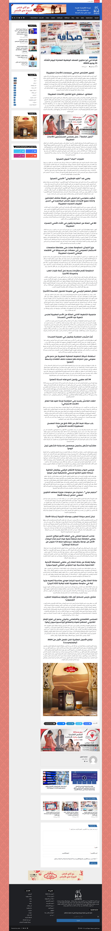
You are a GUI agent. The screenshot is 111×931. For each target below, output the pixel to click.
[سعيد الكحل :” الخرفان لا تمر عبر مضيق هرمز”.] (33, 57)
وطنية (82, 18)
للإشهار (51, 910)
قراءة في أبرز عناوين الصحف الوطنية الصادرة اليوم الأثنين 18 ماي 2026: (89, 813)
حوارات (47, 18)
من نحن (51, 915)
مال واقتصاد (59, 18)
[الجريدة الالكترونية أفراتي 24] (86, 10)
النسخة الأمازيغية (49, 901)
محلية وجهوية (89, 18)
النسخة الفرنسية (49, 903)
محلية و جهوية (33, 90)
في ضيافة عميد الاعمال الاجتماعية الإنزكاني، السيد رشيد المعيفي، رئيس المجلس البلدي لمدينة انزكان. (21, 32)
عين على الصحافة (93, 57)
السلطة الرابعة (34, 18)
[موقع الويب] (86, 761)
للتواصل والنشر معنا (49, 912)
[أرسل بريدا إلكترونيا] (89, 66)
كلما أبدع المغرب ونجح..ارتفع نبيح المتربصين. (21, 40)
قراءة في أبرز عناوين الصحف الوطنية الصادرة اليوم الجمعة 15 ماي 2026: (52, 813)
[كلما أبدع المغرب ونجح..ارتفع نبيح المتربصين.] (33, 42)
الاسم (95, 847)
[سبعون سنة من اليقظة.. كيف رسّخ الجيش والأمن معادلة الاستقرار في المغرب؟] (70, 806)
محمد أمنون (92, 66)
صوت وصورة (33, 97)
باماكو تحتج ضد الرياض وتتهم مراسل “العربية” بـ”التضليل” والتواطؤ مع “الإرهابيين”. (21, 48)
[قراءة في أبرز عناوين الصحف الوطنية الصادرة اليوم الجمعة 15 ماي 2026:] (51, 806)
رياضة (73, 18)
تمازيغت (53, 18)
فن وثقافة (67, 18)
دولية (77, 18)
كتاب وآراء (41, 18)
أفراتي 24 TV (50, 896)
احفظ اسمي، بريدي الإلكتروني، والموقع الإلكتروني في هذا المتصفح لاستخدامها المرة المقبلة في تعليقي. (75, 858)
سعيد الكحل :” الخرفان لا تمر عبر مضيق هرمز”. (83, 1)
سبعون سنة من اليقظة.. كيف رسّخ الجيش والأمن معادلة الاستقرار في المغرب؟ (71, 813)
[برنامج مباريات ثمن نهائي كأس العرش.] (33, 64)
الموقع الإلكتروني (65, 853)
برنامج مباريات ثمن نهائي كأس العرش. (21, 63)
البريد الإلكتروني (93, 853)
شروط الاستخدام (49, 905)
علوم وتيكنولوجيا (32, 100)
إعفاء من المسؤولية (49, 898)
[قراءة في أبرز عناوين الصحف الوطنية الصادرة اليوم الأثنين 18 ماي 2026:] (89, 806)
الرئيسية (97, 18)
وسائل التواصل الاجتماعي (25, 922)
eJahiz (18, 928)
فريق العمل (50, 908)
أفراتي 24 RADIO (49, 894)
